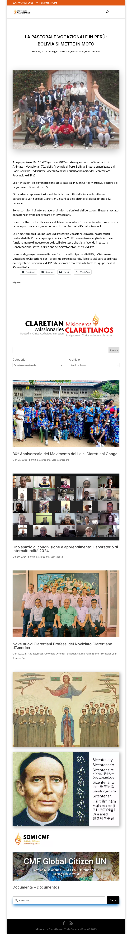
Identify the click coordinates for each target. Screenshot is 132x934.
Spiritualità (57, 556)
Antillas (32, 653)
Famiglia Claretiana (59, 51)
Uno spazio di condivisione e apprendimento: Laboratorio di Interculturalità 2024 (65, 549)
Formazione (77, 51)
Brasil (40, 653)
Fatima (81, 653)
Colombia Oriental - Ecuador (60, 653)
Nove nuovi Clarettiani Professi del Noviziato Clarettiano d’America (62, 646)
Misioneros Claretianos (48, 929)
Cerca (113, 900)
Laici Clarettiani (60, 459)
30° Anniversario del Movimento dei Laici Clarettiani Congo (65, 454)
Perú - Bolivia (92, 51)
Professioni (106, 653)
